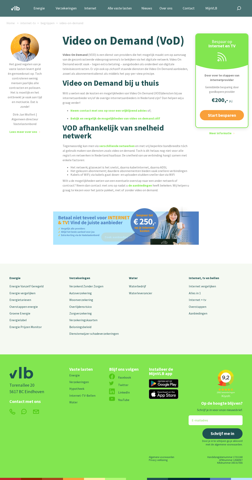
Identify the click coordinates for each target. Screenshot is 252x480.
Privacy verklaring (158, 460)
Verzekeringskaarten (83, 320)
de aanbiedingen (140, 185)
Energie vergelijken (22, 293)
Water (133, 278)
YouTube (123, 400)
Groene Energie (19, 313)
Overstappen (197, 307)
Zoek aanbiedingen (118, 237)
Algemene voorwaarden (161, 457)
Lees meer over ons (23, 132)
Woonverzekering (81, 300)
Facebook (124, 377)
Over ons (165, 8)
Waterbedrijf (137, 286)
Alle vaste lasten (120, 8)
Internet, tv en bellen (204, 278)
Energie (39, 8)
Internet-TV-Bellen (82, 395)
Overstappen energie (23, 307)
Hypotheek (76, 389)
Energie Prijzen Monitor (25, 327)
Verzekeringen (66, 8)
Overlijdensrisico (80, 307)
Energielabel (18, 320)
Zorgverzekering (80, 313)
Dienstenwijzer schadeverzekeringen (94, 334)
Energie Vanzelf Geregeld (26, 286)
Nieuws (146, 8)
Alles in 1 (195, 293)
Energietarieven (20, 300)
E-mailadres (197, 418)
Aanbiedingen (198, 313)
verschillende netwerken (117, 146)
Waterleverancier (140, 293)
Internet (90, 8)
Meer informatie (220, 133)
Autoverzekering (80, 293)
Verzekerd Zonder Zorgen (86, 286)
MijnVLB (211, 8)
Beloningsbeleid (80, 327)
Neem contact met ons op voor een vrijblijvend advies (108, 110)
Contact (189, 8)
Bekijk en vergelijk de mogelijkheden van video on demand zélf (115, 118)
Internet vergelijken (202, 286)
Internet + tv (197, 300)
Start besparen (222, 115)
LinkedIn (124, 392)
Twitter (123, 385)
